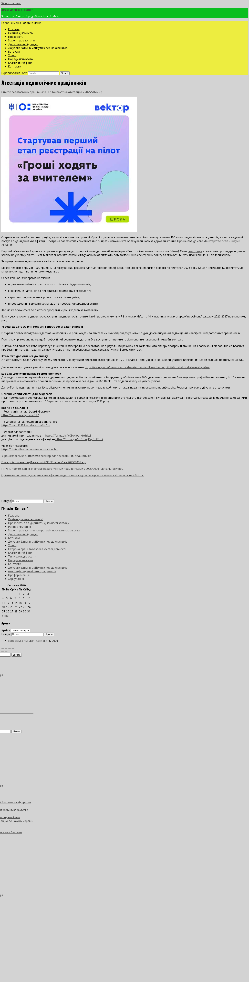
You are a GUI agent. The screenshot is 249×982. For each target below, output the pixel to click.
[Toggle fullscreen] (9, 648)
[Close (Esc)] (2, 648)
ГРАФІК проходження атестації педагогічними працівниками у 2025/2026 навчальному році (62, 469)
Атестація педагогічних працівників (32, 571)
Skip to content (11, 3)
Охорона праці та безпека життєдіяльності (37, 549)
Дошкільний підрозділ (23, 44)
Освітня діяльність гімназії (25, 519)
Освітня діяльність (20, 33)
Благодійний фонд (20, 63)
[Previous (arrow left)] (2, 651)
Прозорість (15, 37)
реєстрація (195, 251)
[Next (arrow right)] (6, 651)
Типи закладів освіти (22, 556)
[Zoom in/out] (13, 648)
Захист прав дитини (21, 40)
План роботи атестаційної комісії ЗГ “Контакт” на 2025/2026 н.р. (43, 462)
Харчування (16, 579)
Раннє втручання (19, 527)
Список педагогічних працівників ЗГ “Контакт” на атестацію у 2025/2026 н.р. (52, 92)
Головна (13, 29)
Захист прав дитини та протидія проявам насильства (44, 530)
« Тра (4, 616)
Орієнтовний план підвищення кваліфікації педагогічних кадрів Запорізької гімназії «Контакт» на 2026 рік (72, 475)
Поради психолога (20, 59)
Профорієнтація (18, 575)
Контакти (14, 66)
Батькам (14, 51)
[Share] (6, 648)
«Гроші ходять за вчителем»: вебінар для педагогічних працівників (46, 456)
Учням (12, 55)
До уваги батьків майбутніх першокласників (38, 48)
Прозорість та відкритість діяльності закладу (38, 523)
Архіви (5, 630)
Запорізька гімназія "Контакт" (17, 10)
